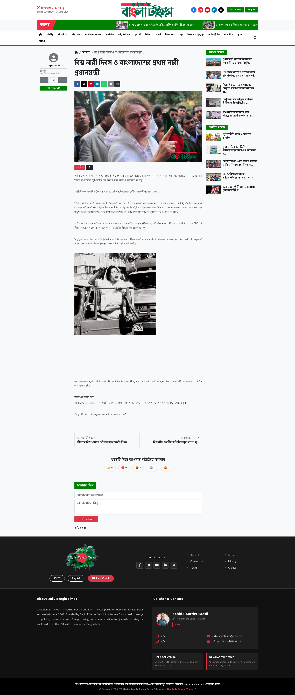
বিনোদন (169, 34)
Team (193, 568)
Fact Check (235, 10)
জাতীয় (49, 34)
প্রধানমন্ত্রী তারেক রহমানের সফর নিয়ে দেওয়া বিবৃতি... (237, 61)
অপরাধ (110, 34)
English (251, 10)
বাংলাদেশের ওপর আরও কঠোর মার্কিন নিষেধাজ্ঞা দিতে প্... (240, 163)
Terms (231, 555)
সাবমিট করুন (86, 519)
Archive (232, 568)
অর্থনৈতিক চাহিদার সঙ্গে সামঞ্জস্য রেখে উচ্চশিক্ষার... (238, 114)
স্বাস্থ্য (180, 34)
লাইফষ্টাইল (214, 34)
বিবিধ (42, 41)
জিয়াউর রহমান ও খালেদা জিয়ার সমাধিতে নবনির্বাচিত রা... (238, 89)
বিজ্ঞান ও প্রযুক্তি (195, 34)
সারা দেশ (76, 34)
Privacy (232, 561)
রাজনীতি (62, 34)
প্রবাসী (138, 34)
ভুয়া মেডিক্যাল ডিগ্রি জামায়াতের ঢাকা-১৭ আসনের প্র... (239, 151)
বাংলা (57, 578)
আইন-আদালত (93, 34)
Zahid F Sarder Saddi (190, 614)
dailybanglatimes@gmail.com (227, 636)
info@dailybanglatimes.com (227, 642)
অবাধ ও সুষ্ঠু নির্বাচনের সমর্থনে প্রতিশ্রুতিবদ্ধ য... (240, 188)
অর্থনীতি (228, 34)
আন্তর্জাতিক (124, 34)
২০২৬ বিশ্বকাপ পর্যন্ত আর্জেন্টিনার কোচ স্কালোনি (238, 176)
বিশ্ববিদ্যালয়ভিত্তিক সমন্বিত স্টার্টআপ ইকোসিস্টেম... (238, 101)
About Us (195, 555)
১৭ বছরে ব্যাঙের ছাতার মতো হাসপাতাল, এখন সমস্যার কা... (239, 74)
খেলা (158, 34)
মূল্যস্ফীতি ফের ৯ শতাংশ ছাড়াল (237, 136)
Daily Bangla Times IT (183, 689)
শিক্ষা (148, 34)
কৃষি (239, 34)
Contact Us (196, 561)
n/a (163, 636)
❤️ (124, 468)
